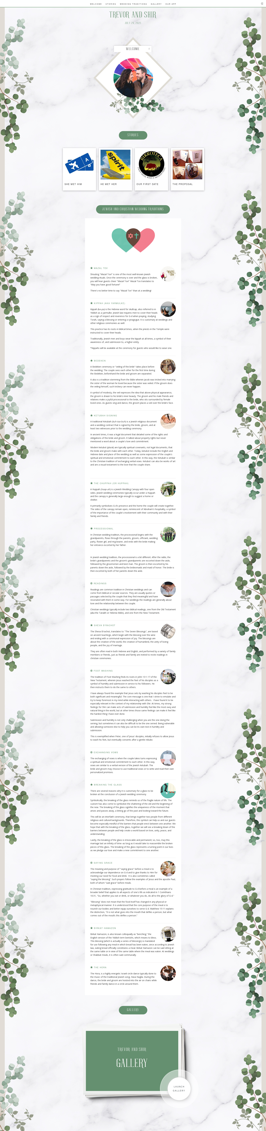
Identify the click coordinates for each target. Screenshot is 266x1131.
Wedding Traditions (133, 4)
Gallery (156, 4)
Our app (170, 4)
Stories (111, 4)
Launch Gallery (179, 1089)
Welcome (96, 4)
